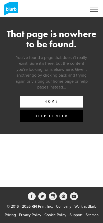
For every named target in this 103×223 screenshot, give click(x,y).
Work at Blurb (85, 206)
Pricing (10, 215)
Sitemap (92, 215)
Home (51, 101)
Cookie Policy (55, 215)
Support (75, 215)
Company (63, 206)
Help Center (51, 116)
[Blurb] (9, 10)
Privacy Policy (30, 215)
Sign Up (73, 9)
